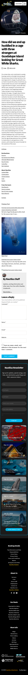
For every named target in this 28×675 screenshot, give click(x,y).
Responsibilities (14, 552)
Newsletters (14, 634)
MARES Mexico (14, 648)
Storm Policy (14, 554)
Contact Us (14, 586)
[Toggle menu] (24, 3)
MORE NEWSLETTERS (14, 529)
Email (4, 330)
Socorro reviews (6, 189)
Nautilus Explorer (14, 608)
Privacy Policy (14, 556)
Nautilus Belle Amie (14, 610)
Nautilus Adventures (12, 670)
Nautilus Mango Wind (14, 617)
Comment (5, 304)
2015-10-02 (12, 68)
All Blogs (4, 149)
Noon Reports (5, 193)
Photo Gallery (14, 636)
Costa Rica (4, 164)
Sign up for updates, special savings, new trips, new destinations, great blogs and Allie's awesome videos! (14, 375)
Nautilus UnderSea (14, 613)
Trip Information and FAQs (14, 550)
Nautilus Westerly (14, 619)
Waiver (14, 560)
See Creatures (5, 166)
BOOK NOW (19, 4)
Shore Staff (14, 581)
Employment (14, 583)
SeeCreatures (14, 646)
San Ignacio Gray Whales (8, 157)
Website (4, 337)
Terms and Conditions (14, 558)
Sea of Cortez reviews (7, 191)
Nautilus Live (14, 588)
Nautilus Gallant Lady (14, 615)
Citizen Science (6, 176)
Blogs (14, 631)
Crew (5, 68)
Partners (14, 577)
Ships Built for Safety (14, 606)
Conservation (5, 174)
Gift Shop (14, 642)
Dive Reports (5, 187)
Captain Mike (5, 172)
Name (4, 322)
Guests (3, 181)
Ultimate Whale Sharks (8, 160)
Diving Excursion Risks (14, 563)
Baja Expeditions (14, 644)
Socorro (4, 155)
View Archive (7, 292)
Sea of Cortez (5, 162)
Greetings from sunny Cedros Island (11, 259)
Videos (14, 638)
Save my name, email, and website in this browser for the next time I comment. (14, 347)
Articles (14, 640)
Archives (4, 198)
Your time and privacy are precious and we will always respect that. (13, 414)
